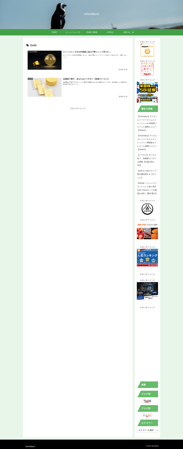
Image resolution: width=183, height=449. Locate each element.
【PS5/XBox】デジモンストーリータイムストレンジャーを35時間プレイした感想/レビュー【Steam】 (147, 123)
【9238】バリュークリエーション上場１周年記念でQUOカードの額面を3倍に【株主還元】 (147, 188)
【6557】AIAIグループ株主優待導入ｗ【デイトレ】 (147, 174)
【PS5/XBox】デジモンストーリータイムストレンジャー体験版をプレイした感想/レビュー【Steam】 (147, 143)
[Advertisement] (77, 125)
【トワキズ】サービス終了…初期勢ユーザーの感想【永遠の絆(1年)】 (146, 160)
